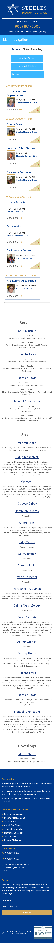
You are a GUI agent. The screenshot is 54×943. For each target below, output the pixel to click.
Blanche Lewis (27, 354)
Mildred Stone (27, 443)
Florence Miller (27, 566)
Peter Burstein (27, 617)
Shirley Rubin (27, 331)
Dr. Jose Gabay (27, 504)
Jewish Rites (10, 821)
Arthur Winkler (27, 642)
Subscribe (27, 912)
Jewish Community (13, 829)
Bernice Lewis (27, 378)
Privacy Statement (13, 840)
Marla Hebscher (27, 577)
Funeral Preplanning (13, 814)
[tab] (16, 49)
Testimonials (10, 836)
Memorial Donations (13, 833)
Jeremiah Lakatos (27, 511)
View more (12, 109)
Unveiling (37, 49)
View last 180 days (27, 66)
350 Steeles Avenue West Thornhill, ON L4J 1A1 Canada (16, 868)
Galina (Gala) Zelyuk (27, 606)
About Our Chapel (12, 825)
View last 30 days (27, 58)
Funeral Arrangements (15, 818)
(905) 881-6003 (27, 26)
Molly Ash (27, 482)
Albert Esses (27, 523)
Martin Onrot (27, 754)
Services (16, 49)
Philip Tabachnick (27, 457)
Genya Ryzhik (27, 554)
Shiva (26, 49)
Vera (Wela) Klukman (27, 589)
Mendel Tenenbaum (27, 402)
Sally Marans (27, 542)
